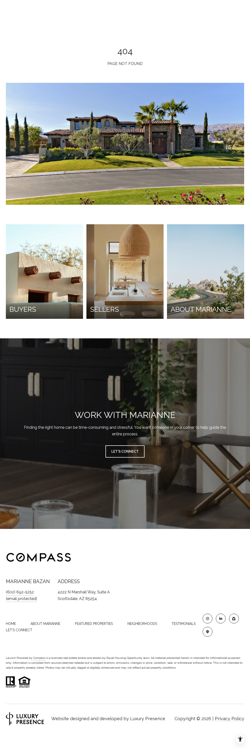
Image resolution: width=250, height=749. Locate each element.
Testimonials (184, 624)
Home (11, 624)
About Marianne (45, 624)
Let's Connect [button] (125, 451)
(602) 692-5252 (20, 592)
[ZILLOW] (234, 618)
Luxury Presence (147, 718)
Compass (39, 658)
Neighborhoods (142, 624)
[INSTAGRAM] (207, 618)
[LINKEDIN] (221, 618)
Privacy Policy (229, 718)
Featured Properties (94, 624)
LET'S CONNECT (19, 630)
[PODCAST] (207, 632)
